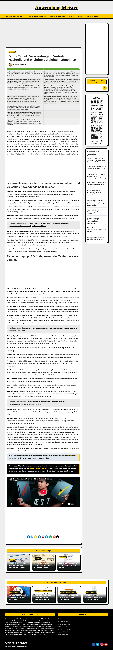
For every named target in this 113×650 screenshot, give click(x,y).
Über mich (60, 619)
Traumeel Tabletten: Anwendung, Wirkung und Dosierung (95, 211)
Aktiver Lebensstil (75, 16)
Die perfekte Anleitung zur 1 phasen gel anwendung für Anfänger (18, 597)
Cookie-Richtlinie (62, 632)
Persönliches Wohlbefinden (15, 16)
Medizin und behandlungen (43, 590)
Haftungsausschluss (64, 624)
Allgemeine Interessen (58, 16)
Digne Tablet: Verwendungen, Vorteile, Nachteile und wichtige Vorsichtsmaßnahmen (42, 58)
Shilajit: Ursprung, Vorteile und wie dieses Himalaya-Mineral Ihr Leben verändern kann (96, 160)
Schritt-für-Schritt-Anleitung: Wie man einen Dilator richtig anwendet (96, 168)
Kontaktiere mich (62, 621)
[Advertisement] (43, 35)
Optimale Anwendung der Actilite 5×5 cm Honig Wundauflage (69, 597)
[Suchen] (105, 88)
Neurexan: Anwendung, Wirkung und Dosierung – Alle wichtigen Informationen (96, 237)
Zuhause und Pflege (93, 16)
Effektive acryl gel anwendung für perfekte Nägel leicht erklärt (93, 597)
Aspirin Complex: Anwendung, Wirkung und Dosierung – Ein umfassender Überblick (96, 184)
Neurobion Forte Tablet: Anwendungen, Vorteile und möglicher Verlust (17, 565)
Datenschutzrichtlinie (64, 629)
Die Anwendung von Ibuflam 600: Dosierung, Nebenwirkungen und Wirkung (96, 176)
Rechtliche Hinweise (63, 627)
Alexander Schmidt (20, 64)
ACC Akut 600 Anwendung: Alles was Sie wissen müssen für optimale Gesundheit (42, 596)
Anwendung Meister (56, 7)
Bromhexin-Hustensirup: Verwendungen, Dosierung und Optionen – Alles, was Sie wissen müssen (68, 563)
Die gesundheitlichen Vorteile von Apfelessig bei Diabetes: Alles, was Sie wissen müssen (42, 564)
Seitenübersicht (62, 634)
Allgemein (12, 52)
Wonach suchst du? (96, 81)
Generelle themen (15, 592)
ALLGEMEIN (72, 455)
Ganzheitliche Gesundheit (38, 16)
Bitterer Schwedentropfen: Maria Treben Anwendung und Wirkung (96, 229)
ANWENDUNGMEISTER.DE (38, 468)
